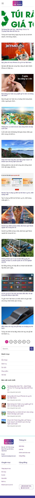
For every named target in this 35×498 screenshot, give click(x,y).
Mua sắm (4, 371)
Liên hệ (21, 449)
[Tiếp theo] (28, 341)
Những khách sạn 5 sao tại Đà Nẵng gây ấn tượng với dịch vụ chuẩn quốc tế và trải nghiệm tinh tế (16, 260)
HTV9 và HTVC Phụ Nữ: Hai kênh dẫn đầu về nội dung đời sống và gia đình (16, 294)
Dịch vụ (4, 364)
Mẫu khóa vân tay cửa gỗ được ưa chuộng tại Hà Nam (17, 327)
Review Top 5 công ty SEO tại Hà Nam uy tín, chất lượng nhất (17, 193)
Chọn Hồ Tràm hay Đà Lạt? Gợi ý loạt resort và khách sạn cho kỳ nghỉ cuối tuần (16, 160)
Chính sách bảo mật (24, 452)
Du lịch (3, 367)
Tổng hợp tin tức (6, 468)
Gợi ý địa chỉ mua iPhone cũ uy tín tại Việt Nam (16, 62)
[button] (2, 3)
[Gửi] (32, 348)
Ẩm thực (4, 360)
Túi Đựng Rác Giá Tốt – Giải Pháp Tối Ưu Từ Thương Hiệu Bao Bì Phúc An (15, 30)
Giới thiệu (21, 446)
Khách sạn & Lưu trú (7, 484)
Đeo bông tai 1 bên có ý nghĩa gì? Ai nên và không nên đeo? (17, 94)
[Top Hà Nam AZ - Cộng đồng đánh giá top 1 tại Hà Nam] (17, 3)
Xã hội (3, 375)
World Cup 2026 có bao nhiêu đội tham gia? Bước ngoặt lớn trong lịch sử (17, 226)
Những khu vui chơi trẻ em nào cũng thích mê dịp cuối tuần (17, 127)
